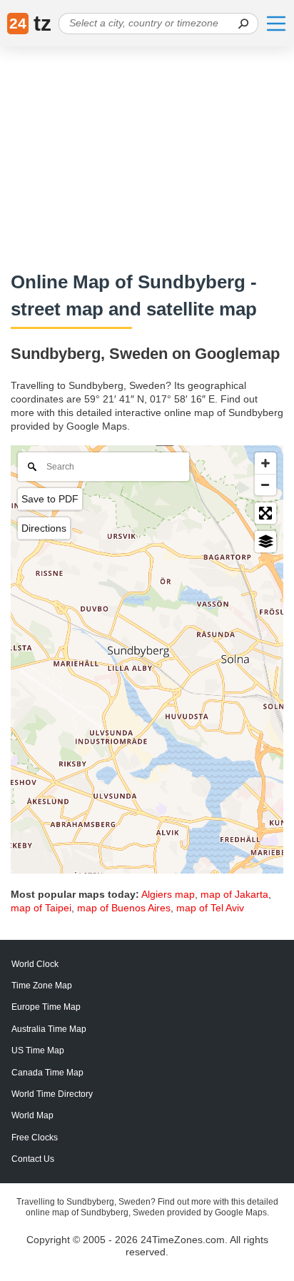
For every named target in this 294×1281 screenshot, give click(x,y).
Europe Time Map (46, 1007)
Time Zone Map (41, 986)
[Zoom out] (265, 484)
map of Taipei (41, 907)
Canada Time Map (47, 1073)
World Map (32, 1115)
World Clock (35, 964)
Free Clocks (34, 1138)
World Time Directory (52, 1094)
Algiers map (168, 894)
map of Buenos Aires (124, 907)
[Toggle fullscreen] (265, 513)
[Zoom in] (265, 463)
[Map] (147, 659)
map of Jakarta (234, 894)
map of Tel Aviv (210, 907)
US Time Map (37, 1050)
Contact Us (32, 1159)
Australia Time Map (48, 1029)
